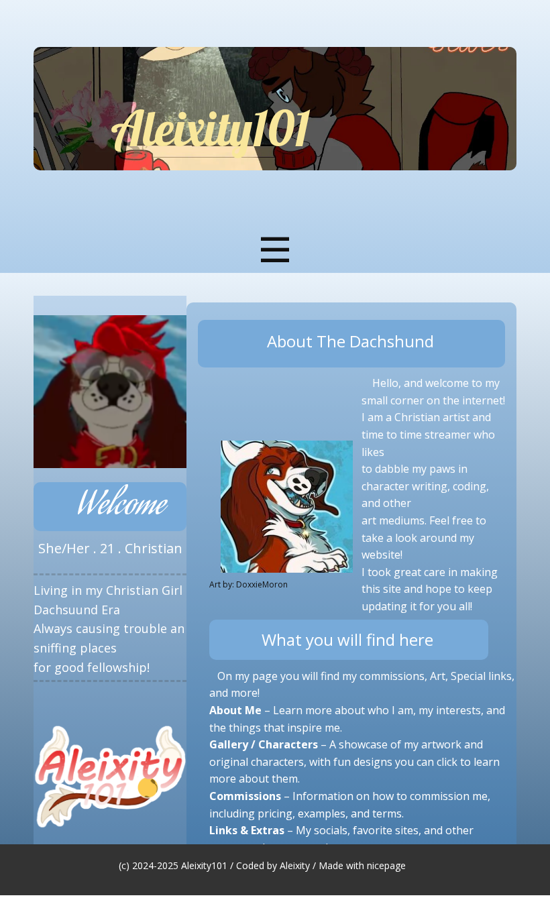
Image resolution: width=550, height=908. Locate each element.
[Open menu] (275, 250)
